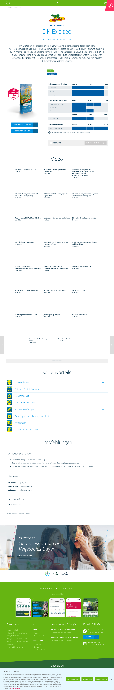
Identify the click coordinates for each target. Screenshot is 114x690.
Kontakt (88, 637)
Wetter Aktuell (39, 636)
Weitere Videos (56, 361)
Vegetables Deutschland (17, 647)
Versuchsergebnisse (22, 131)
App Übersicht (57, 594)
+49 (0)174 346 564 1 (96, 632)
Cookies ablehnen (87, 679)
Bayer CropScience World (17, 633)
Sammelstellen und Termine (62, 633)
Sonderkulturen (39, 650)
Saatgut (36, 647)
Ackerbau (37, 644)
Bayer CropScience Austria (18, 639)
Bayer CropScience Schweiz (18, 641)
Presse (10, 644)
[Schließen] (111, 679)
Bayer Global (13, 630)
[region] (57, 679)
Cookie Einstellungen (73, 679)
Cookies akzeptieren (101, 679)
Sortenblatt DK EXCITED (22, 125)
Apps (35, 633)
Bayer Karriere (13, 636)
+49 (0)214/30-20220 (96, 645)
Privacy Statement (15, 688)
